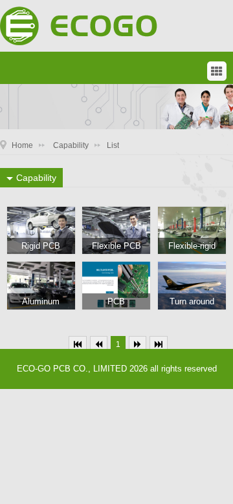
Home (22, 145)
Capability (71, 145)
